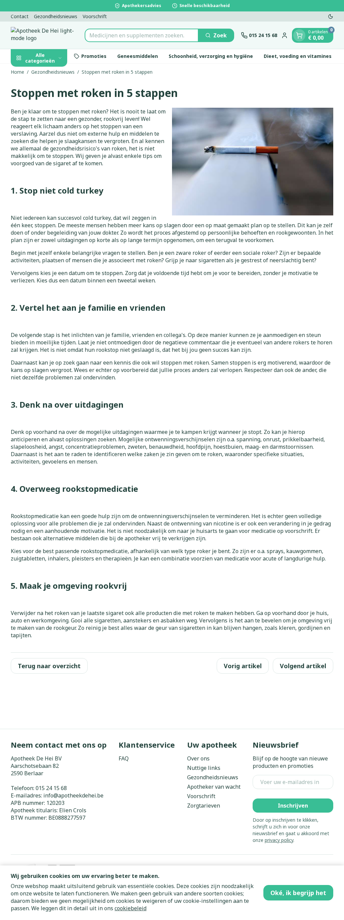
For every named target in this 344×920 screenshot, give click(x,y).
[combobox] (142, 35)
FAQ (124, 758)
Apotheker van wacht (214, 786)
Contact (20, 16)
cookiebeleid (130, 908)
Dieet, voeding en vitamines (298, 56)
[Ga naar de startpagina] (44, 35)
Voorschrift (95, 16)
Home (17, 72)
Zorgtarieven (203, 805)
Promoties (93, 56)
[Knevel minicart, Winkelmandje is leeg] (299, 35)
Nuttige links (203, 768)
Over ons (198, 758)
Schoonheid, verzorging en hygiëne (211, 56)
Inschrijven (293, 805)
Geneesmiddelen (137, 56)
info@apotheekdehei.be (73, 795)
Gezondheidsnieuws (55, 16)
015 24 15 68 (51, 788)
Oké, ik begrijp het (298, 893)
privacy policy (279, 840)
